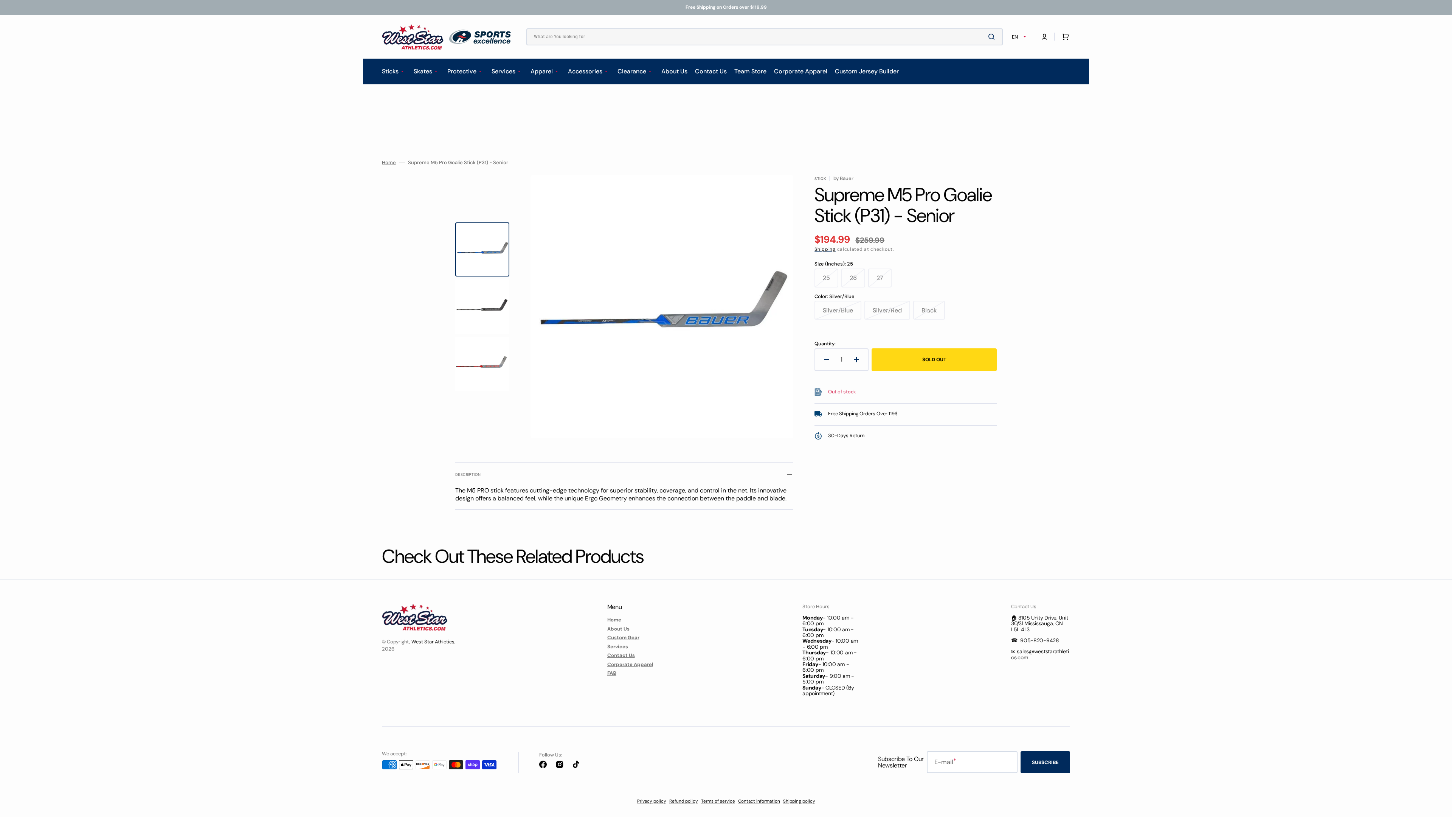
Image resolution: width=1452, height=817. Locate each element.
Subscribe (1045, 762)
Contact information (759, 801)
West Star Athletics (433, 641)
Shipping (825, 249)
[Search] (993, 36)
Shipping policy (799, 801)
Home (389, 163)
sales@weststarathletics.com (1040, 654)
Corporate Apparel (630, 664)
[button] (1044, 36)
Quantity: (825, 344)
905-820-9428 (1039, 640)
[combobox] (764, 36)
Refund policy (683, 801)
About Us (618, 629)
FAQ (611, 673)
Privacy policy (651, 801)
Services (617, 646)
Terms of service (718, 801)
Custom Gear (623, 637)
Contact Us (621, 655)
